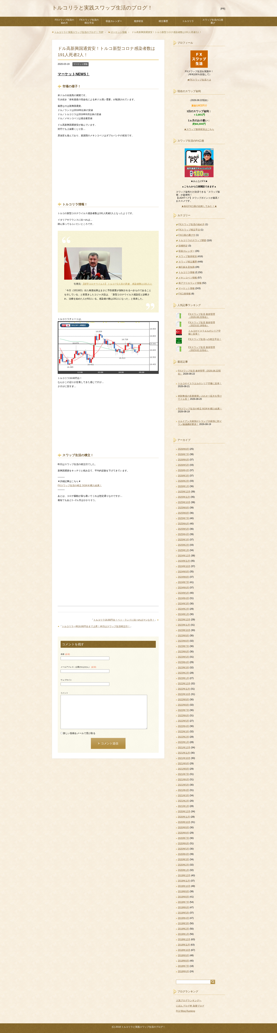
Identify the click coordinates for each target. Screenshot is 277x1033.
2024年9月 (183, 571)
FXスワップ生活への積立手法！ (204, 339)
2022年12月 (184, 683)
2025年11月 (184, 497)
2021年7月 (183, 774)
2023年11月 (184, 625)
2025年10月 (184, 502)
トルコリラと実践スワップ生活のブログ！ (102, 8)
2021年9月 (183, 763)
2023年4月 (183, 662)
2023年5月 (183, 657)
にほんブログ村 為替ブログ (190, 1006)
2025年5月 (183, 529)
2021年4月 (183, 790)
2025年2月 (183, 545)
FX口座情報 (184, 293)
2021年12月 (184, 747)
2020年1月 (183, 870)
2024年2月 (183, 609)
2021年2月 (183, 801)
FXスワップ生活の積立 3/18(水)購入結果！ (80, 485)
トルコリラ (188, 21)
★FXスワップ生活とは (199, 80)
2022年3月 (183, 731)
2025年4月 (183, 534)
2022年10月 (184, 694)
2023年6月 (183, 651)
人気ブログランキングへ (188, 1000)
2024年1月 (183, 614)
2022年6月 (183, 715)
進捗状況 (138, 21)
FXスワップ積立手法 (189, 229)
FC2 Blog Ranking (185, 1011)
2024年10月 (184, 566)
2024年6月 (183, 587)
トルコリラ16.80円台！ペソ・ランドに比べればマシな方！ (124, 620)
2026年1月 (183, 486)
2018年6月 (183, 971)
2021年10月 (184, 758)
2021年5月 (183, 785)
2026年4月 (183, 470)
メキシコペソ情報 (187, 277)
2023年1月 (183, 678)
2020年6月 (183, 843)
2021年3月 (183, 795)
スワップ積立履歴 (187, 261)
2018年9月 (183, 955)
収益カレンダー (114, 21)
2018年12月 (184, 939)
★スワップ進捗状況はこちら (199, 129)
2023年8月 (183, 641)
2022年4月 (183, 726)
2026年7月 (183, 454)
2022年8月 (183, 705)
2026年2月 (183, 481)
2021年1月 (183, 806)
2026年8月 (183, 449)
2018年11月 (184, 945)
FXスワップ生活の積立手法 (89, 21)
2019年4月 (183, 918)
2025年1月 (183, 550)
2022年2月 (183, 737)
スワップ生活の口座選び (212, 21)
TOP (78, 32)
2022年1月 (183, 742)
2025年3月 (183, 539)
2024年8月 (183, 577)
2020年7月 (183, 838)
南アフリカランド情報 (190, 283)
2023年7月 (183, 646)
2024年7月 (183, 582)
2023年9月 (183, 635)
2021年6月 (183, 779)
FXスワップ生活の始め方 (64, 21)
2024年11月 (184, 561)
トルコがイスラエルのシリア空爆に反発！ (200, 383)
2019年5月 (183, 913)
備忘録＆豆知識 (186, 267)
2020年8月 (183, 833)
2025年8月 (183, 513)
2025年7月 (183, 518)
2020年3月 (183, 859)
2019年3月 (183, 923)
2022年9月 (183, 699)
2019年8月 (183, 897)
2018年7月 (183, 966)
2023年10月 (184, 630)
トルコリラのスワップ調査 (192, 240)
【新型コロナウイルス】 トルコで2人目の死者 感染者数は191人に (117, 284)
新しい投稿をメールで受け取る (79, 733)
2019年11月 (184, 881)
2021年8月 (183, 769)
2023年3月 (183, 667)
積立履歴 (163, 21)
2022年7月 (183, 710)
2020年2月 (183, 865)
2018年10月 (184, 950)
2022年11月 (184, 689)
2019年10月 (184, 886)
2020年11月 (184, 817)
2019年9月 (183, 891)
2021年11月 (184, 753)
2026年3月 (183, 475)
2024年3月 (183, 603)
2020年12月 (184, 811)
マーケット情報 (80, 64)
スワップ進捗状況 (187, 256)
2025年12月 (184, 491)
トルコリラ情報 (186, 272)
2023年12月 (184, 619)
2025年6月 (183, 523)
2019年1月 (183, 934)
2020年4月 (183, 854)
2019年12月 (184, 875)
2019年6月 (183, 907)
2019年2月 (183, 929)
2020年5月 (183, 849)
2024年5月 (183, 593)
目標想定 (183, 245)
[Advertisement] (108, 166)
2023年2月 (183, 673)
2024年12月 (184, 555)
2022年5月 (183, 721)
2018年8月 (183, 961)
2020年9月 (183, 827)
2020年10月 (184, 822)
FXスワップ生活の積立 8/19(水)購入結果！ (200, 408)
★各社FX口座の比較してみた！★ (199, 206)
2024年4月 (183, 598)
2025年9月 (183, 507)
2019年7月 (183, 902)
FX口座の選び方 (186, 235)
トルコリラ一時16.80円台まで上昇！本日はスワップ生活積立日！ (96, 626)
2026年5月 (183, 465)
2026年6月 (183, 459)
